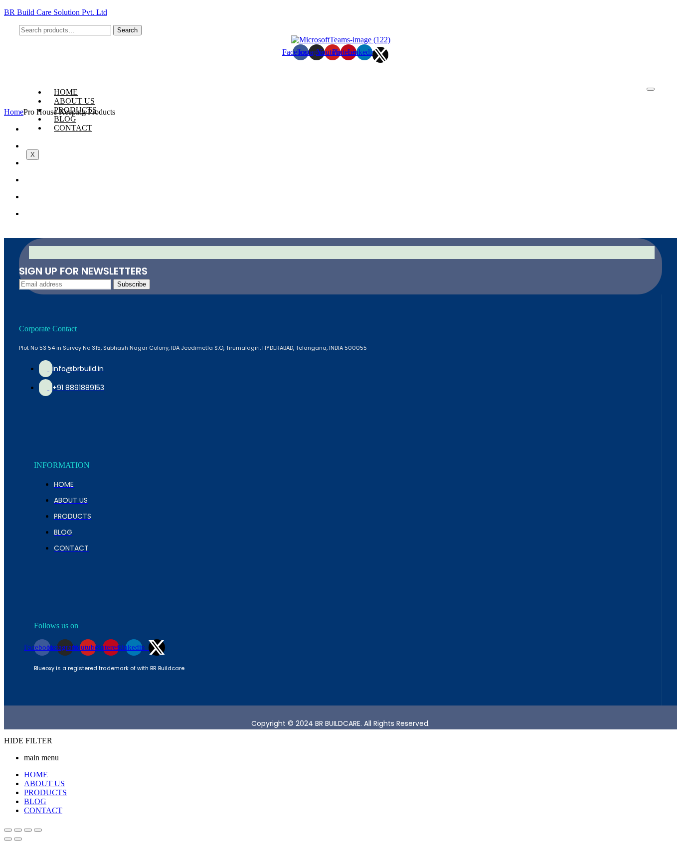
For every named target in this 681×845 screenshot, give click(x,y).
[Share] (18, 830)
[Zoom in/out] (38, 830)
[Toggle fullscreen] (28, 830)
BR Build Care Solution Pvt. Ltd (55, 12)
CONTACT (73, 128)
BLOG (65, 119)
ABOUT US (74, 101)
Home (13, 112)
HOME (66, 92)
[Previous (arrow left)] (8, 839)
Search (127, 30)
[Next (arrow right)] (18, 839)
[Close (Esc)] (8, 830)
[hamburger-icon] (651, 89)
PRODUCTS (45, 792)
